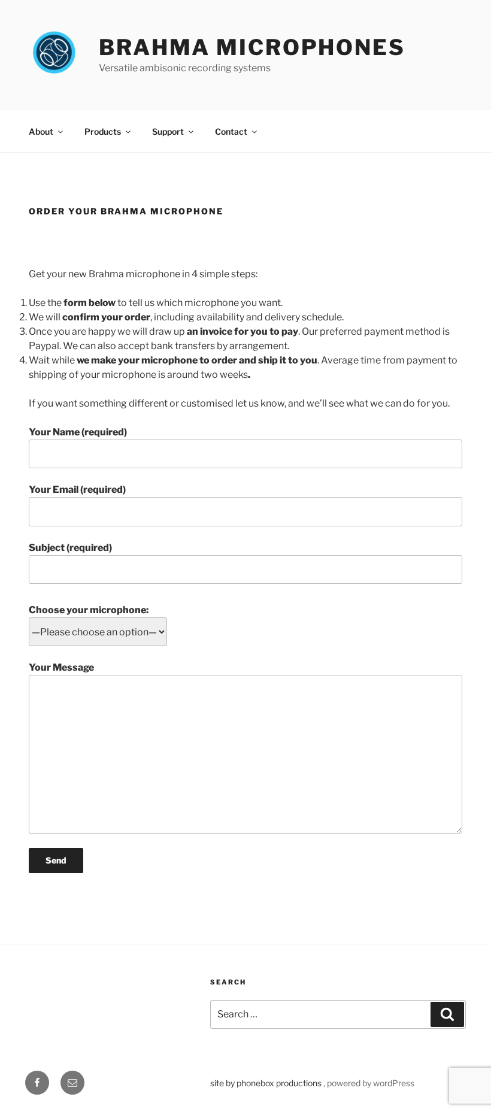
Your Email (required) (77, 489)
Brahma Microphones (252, 47)
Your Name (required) (78, 432)
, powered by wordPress (368, 1083)
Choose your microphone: (88, 610)
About (41, 131)
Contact (231, 131)
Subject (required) (70, 547)
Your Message (61, 667)
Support (168, 131)
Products (102, 131)
